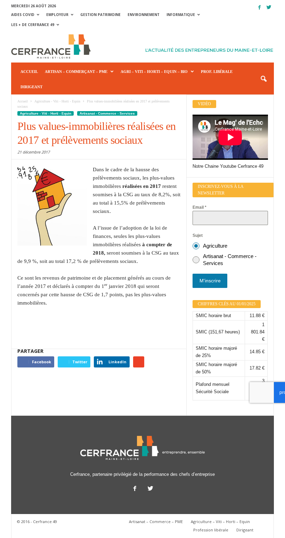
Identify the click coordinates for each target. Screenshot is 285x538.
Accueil (29, 71)
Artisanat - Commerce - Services (107, 113)
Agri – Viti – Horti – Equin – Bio (154, 71)
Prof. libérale (217, 71)
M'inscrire (210, 280)
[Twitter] (268, 7)
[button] (263, 79)
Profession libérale (210, 529)
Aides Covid (22, 14)
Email (199, 207)
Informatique (180, 14)
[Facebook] (259, 7)
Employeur (57, 14)
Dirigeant (31, 87)
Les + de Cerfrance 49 (32, 24)
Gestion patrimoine (100, 14)
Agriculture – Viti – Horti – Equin (220, 521)
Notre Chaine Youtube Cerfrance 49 (228, 166)
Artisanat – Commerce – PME (156, 521)
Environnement (144, 14)
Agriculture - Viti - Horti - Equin (45, 113)
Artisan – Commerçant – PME (76, 71)
